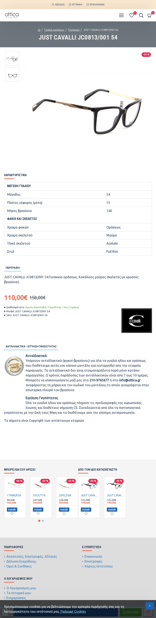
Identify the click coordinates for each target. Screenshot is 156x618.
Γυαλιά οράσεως (54, 29)
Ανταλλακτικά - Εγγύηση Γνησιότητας (31, 346)
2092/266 (65, 495)
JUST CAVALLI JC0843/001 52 (116, 495)
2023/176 (39, 495)
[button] (39, 521)
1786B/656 (14, 495)
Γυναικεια (73, 29)
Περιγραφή (13, 267)
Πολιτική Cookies (73, 611)
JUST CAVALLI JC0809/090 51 (90, 495)
